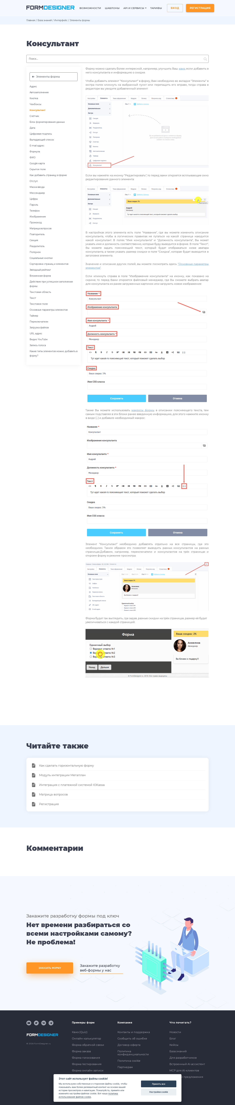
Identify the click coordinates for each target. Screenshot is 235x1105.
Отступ (34, 181)
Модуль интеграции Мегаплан (62, 775)
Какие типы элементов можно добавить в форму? (54, 353)
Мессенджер (37, 193)
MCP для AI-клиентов (184, 1070)
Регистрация (200, 8)
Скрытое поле (38, 169)
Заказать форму (50, 968)
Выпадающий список (42, 139)
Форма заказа (81, 1051)
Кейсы (174, 1044)
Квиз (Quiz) (79, 1032)
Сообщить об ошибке (132, 1038)
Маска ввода (37, 187)
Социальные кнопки (41, 258)
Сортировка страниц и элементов (49, 264)
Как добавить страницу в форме (48, 175)
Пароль (34, 204)
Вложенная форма (40, 275)
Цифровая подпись (41, 133)
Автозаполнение (39, 92)
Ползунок (35, 252)
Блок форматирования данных (47, 122)
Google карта (37, 163)
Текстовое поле (39, 303)
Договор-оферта (129, 1044)
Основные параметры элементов (49, 309)
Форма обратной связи (88, 1044)
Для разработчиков (183, 1057)
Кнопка (34, 98)
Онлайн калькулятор (86, 1038)
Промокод (36, 222)
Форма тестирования (87, 1064)
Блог (172, 1038)
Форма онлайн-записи (88, 1070)
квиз (182, 68)
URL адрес (36, 333)
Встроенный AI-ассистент (187, 1064)
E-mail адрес (37, 145)
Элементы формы (48, 76)
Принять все (158, 1084)
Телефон (35, 210)
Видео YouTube (39, 339)
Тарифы (156, 8)
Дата (32, 127)
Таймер (34, 315)
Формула (35, 151)
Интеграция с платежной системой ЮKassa (72, 785)
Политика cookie (129, 1060)
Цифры (34, 198)
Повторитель (37, 234)
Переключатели (39, 321)
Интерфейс (60, 20)
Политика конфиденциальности (133, 1053)
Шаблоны (112, 8)
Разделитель (37, 246)
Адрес (33, 86)
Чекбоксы (35, 104)
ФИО (32, 157)
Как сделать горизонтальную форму (66, 765)
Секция (34, 240)
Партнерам (125, 1067)
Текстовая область (40, 292)
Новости (175, 1032)
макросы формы (142, 410)
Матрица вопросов (40, 228)
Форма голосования (86, 1057)
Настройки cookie (158, 1092)
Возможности (90, 8)
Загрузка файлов (39, 327)
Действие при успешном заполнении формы (51, 284)
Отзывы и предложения (186, 1076)
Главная (30, 20)
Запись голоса (38, 345)
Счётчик (34, 116)
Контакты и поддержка (134, 1032)
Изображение (38, 216)
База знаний (45, 20)
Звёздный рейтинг (40, 269)
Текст (33, 298)
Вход (175, 8)
